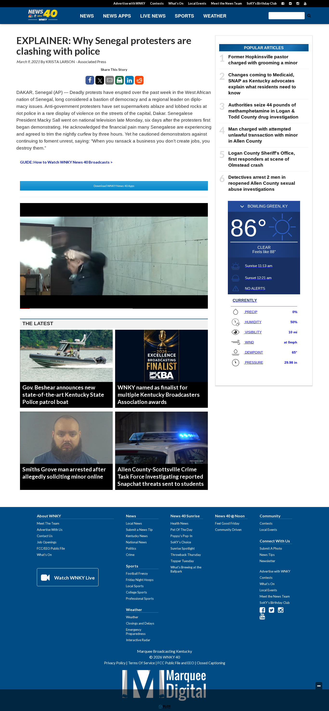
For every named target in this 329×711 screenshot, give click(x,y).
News (87, 16)
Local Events (197, 3)
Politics (131, 548)
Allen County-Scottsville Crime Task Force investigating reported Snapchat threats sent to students (161, 476)
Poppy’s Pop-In (181, 536)
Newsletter (267, 561)
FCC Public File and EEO (176, 663)
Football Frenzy (137, 573)
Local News (134, 523)
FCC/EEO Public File (51, 548)
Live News (153, 16)
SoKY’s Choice (181, 542)
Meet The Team (48, 523)
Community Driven (228, 530)
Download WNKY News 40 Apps (114, 186)
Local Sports (135, 586)
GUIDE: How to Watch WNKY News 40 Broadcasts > (66, 162)
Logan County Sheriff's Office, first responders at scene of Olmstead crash (261, 159)
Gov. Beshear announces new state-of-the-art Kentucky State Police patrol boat (63, 394)
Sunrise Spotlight (183, 548)
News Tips (267, 555)
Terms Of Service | (143, 663)
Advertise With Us (49, 530)
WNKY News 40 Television (43, 15)
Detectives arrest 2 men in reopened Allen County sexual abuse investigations (261, 183)
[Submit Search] (309, 15)
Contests (157, 3)
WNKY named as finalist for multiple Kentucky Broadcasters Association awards (159, 394)
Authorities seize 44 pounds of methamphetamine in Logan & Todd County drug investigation (263, 110)
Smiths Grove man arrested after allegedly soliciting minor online (64, 473)
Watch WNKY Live (74, 577)
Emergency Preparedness (135, 632)
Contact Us (45, 536)
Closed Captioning (211, 663)
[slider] (114, 308)
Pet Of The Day (181, 530)
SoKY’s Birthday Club (262, 3)
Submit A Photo (271, 548)
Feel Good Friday (227, 523)
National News (136, 542)
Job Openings (46, 542)
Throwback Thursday (186, 555)
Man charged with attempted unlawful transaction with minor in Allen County (263, 135)
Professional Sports (140, 598)
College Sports (136, 592)
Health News (179, 523)
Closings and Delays (140, 623)
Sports (184, 16)
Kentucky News (137, 536)
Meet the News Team (226, 3)
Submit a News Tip (139, 530)
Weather (214, 16)
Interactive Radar (138, 640)
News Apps (117, 16)
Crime (130, 555)
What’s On (175, 3)
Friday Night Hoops (139, 580)
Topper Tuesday (182, 561)
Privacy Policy (114, 663)
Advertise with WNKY (129, 3)
